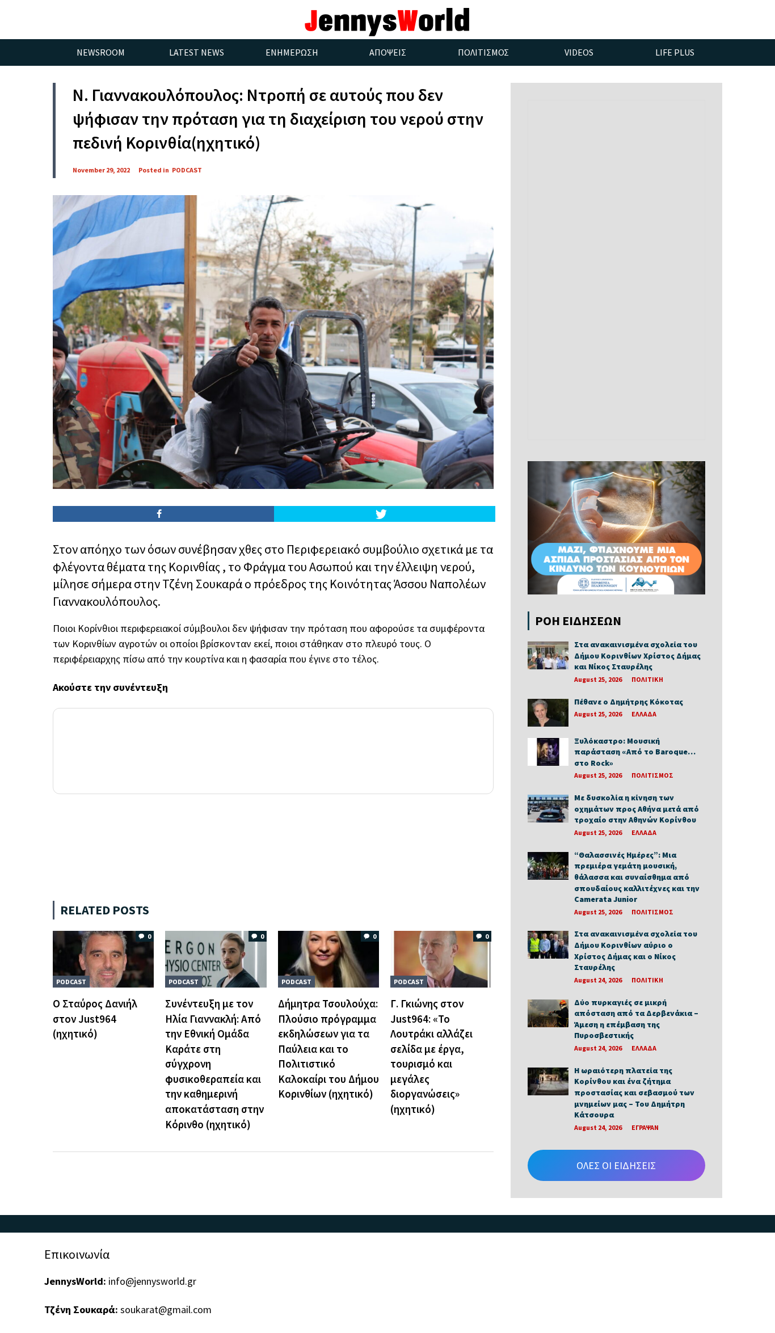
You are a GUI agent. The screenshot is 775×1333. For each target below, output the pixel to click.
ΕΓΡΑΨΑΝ (645, 1127)
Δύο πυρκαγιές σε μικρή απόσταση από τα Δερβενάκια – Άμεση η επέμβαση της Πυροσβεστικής (636, 1019)
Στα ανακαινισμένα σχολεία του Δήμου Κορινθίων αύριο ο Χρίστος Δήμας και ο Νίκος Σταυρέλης (635, 950)
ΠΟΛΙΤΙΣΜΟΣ (652, 775)
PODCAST (187, 170)
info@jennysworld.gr (152, 1281)
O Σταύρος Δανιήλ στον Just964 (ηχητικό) (95, 1018)
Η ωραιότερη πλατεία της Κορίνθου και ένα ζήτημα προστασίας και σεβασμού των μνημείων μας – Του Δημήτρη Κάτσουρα (634, 1092)
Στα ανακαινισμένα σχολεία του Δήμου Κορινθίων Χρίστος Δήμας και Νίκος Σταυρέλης (637, 655)
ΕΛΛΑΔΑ (643, 714)
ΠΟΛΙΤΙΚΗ (647, 679)
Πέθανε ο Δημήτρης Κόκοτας (628, 702)
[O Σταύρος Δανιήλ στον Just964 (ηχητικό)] (103, 957)
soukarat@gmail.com (166, 1309)
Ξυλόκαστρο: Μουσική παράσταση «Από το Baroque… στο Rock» (635, 752)
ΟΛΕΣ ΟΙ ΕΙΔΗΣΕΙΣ (616, 1165)
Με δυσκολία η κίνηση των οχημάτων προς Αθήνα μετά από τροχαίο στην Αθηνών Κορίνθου (636, 808)
